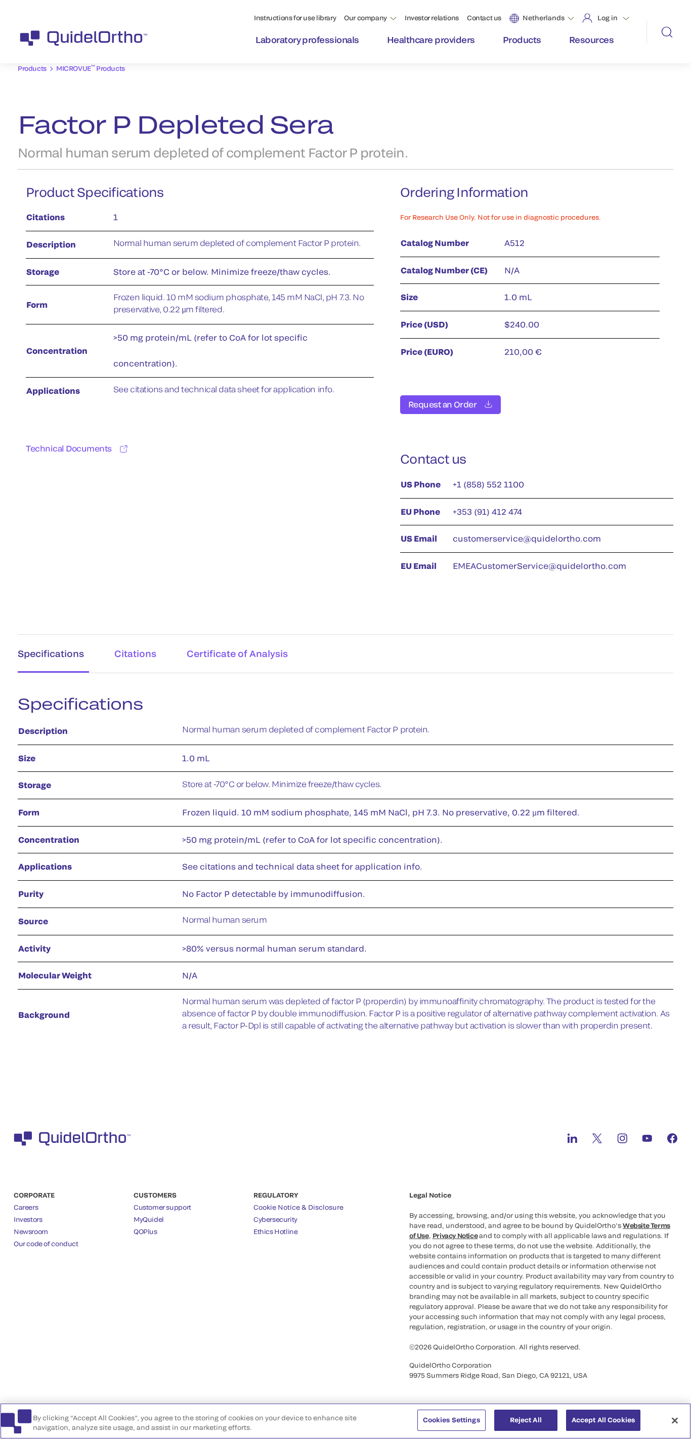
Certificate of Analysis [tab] (237, 653)
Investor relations (432, 18)
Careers (26, 1207)
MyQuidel (149, 1219)
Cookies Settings (451, 1420)
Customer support (162, 1207)
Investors (28, 1219)
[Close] (675, 1420)
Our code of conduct (46, 1244)
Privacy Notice (455, 1235)
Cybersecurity (275, 1219)
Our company (365, 18)
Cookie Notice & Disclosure (298, 1207)
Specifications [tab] (51, 653)
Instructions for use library (295, 18)
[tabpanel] (345, 868)
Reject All (526, 1420)
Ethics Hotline (275, 1231)
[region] (345, 1421)
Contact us (484, 18)
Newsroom (31, 1231)
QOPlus (145, 1231)
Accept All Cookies (603, 1420)
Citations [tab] (135, 653)
